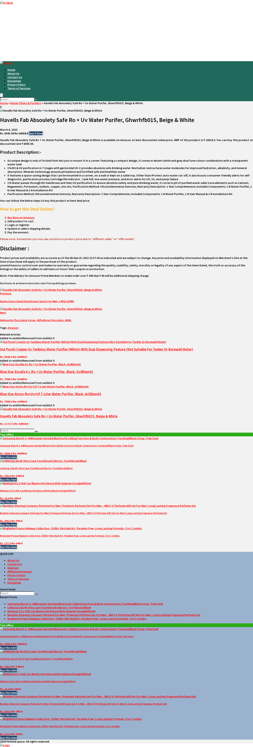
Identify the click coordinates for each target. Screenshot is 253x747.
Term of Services (18, 579)
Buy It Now (36, 133)
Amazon (13, 328)
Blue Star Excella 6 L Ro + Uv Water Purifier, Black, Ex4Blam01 (46, 372)
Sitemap (13, 568)
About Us (13, 73)
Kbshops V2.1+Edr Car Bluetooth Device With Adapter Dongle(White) (38, 490)
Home (11, 70)
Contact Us (14, 77)
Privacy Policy (16, 84)
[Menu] (1, 95)
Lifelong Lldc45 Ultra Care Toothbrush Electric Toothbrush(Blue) (36, 468)
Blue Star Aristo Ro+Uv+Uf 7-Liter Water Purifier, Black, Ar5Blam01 (50, 394)
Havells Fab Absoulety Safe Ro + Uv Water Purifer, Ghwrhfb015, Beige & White (58, 416)
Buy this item (8, 457)
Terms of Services (18, 88)
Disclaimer (14, 81)
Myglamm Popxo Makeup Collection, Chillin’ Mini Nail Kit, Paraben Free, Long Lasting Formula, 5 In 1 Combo (60, 535)
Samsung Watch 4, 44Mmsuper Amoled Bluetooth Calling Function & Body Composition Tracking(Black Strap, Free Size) (67, 445)
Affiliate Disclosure (19, 571)
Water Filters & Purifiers (25, 103)
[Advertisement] (126, 33)
